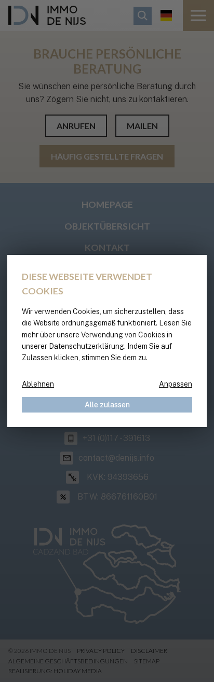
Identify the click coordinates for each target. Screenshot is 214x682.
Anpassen (175, 384)
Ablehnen (38, 384)
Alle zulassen (107, 405)
